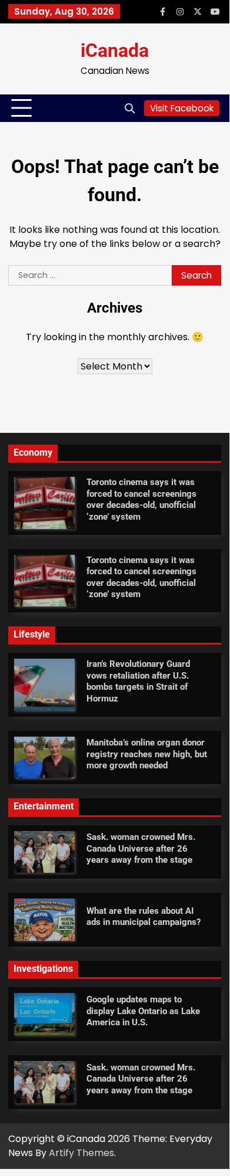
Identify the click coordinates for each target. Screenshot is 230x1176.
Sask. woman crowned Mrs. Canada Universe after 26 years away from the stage (140, 848)
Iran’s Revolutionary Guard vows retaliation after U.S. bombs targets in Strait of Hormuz (138, 681)
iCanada (115, 51)
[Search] (129, 108)
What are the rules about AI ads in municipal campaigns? (143, 917)
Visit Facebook (182, 108)
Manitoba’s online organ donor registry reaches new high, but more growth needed (146, 754)
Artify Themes (81, 1153)
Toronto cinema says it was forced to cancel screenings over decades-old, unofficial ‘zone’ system (141, 499)
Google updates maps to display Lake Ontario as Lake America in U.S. (143, 1011)
